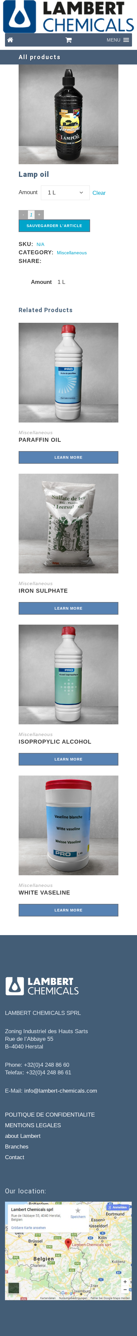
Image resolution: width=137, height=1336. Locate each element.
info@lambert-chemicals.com (60, 1091)
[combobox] (65, 192)
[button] (113, 40)
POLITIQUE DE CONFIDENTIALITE (50, 1115)
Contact (14, 1157)
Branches (17, 1147)
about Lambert (23, 1136)
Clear (99, 192)
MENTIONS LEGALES (33, 1125)
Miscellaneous (72, 252)
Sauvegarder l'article (54, 226)
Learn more (68, 457)
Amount (28, 192)
